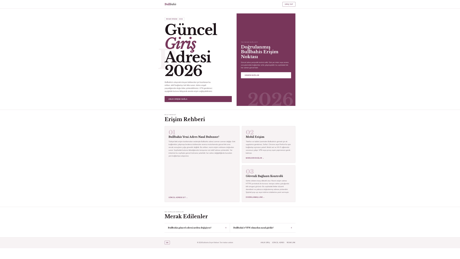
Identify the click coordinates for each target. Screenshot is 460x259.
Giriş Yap (289, 4)
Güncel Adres (278, 242)
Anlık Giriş (265, 242)
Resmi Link (291, 242)
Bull (170, 4)
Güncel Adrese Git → (178, 197)
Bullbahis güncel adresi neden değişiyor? (189, 228)
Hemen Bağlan (252, 75)
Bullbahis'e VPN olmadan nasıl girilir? (253, 228)
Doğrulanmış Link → (255, 197)
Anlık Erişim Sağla (177, 99)
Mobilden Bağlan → (255, 158)
